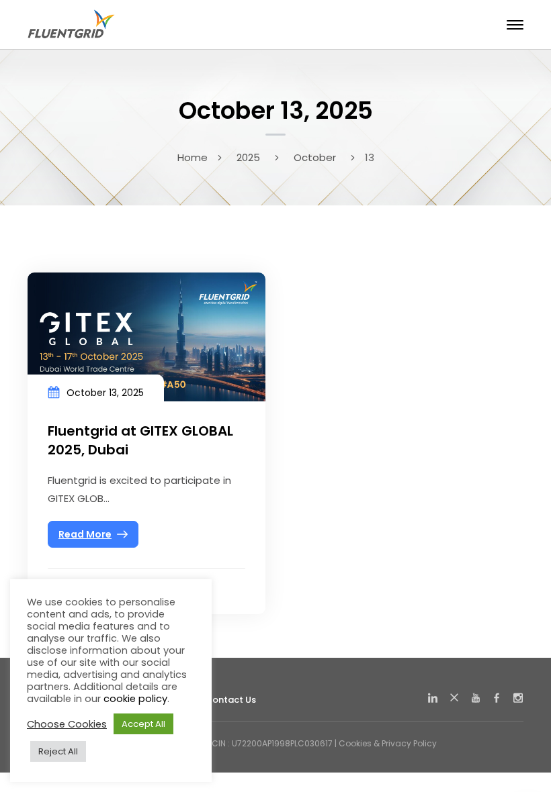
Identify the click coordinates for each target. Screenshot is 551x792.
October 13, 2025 (105, 392)
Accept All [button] (143, 723)
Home (192, 157)
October (315, 157)
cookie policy (135, 698)
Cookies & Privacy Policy (388, 743)
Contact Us (230, 699)
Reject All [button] (58, 751)
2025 (248, 157)
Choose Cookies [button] (67, 724)
